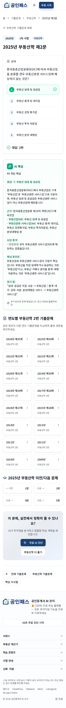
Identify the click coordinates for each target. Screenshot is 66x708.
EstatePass (17, 689)
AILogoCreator (10, 692)
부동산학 (31, 18)
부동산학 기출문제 (42, 574)
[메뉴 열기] (34, 5)
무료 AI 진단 (36, 542)
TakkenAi (30, 689)
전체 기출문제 (18, 574)
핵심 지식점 (11, 582)
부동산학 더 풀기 (33, 552)
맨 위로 (59, 699)
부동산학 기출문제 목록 (19, 28)
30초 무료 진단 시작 (33, 622)
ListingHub (51, 689)
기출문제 (16, 18)
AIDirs (40, 689)
